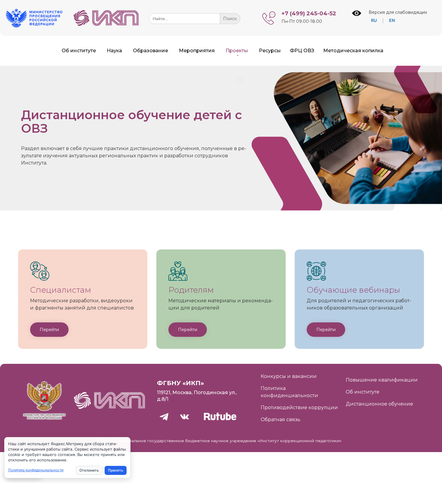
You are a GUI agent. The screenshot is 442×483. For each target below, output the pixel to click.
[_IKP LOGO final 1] (106, 24)
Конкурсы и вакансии (289, 376)
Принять (115, 470)
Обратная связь (280, 419)
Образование (150, 50)
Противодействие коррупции (299, 407)
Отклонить (89, 470)
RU (374, 20)
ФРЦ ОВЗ (302, 50)
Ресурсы (270, 50)
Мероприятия (197, 50)
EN (392, 20)
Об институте (79, 50)
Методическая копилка (353, 50)
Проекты (237, 50)
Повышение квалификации (382, 380)
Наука (114, 50)
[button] (49, 329)
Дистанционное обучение (379, 404)
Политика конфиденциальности (35, 470)
